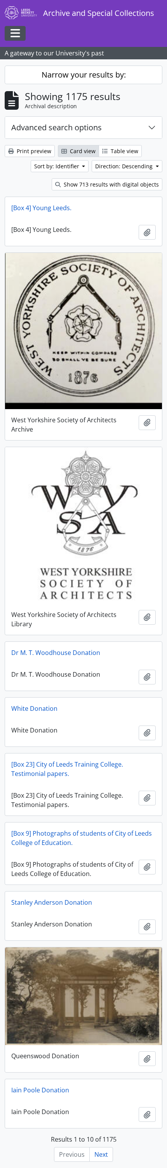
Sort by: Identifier (57, 166)
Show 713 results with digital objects (110, 184)
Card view (82, 151)
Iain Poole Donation (40, 1090)
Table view (123, 151)
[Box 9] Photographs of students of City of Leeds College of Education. (81, 838)
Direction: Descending (124, 166)
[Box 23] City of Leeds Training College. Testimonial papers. (67, 769)
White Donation (34, 708)
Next (101, 1154)
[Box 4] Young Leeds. (41, 208)
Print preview (33, 151)
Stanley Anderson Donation (51, 902)
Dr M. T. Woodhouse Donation (55, 652)
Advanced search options (56, 127)
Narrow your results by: (84, 74)
